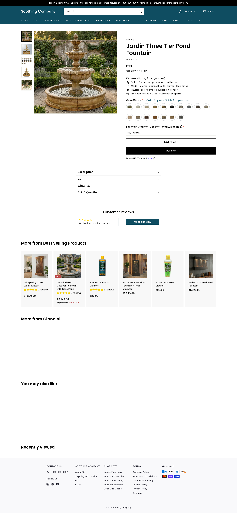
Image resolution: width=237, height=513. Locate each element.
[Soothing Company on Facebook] (52, 484)
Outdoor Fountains (47, 20)
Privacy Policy (140, 488)
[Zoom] (75, 72)
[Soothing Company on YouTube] (57, 484)
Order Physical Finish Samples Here (168, 100)
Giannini (51, 319)
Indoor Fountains (78, 20)
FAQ (175, 20)
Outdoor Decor (146, 20)
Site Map (137, 493)
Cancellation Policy (143, 480)
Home (24, 20)
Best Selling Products (64, 243)
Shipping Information (86, 476)
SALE (165, 20)
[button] (31, 289)
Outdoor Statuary (113, 480)
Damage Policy (141, 472)
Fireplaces (103, 20)
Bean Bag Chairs (113, 488)
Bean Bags (122, 20)
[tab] (118, 172)
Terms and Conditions (145, 476)
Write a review (142, 221)
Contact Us (192, 20)
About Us (80, 472)
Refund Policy (140, 484)
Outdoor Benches (113, 484)
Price (129, 65)
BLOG (78, 484)
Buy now (171, 150)
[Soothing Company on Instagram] (47, 484)
